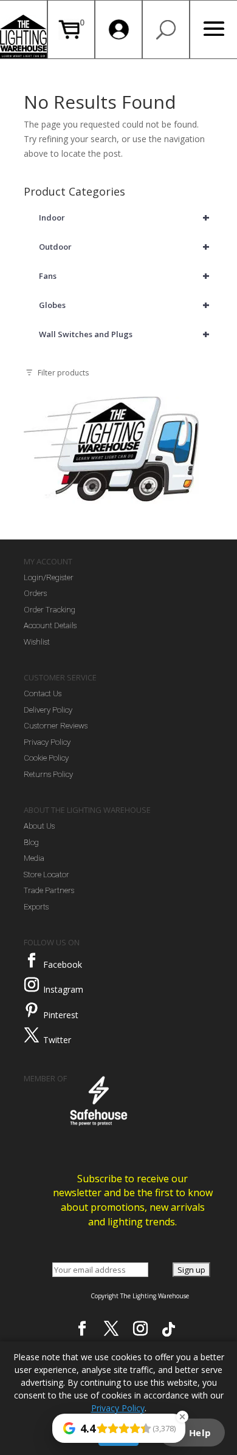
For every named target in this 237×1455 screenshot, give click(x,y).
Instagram (63, 989)
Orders (35, 593)
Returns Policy (48, 774)
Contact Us (42, 693)
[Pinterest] (31, 1010)
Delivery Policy (48, 709)
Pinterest (60, 1015)
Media (34, 858)
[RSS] (168, 1329)
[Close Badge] (182, 1417)
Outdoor (124, 246)
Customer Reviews (56, 725)
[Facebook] (31, 960)
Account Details (50, 625)
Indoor (124, 217)
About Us (39, 825)
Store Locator (46, 874)
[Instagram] (31, 984)
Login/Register (49, 577)
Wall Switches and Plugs (124, 334)
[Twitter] (31, 1035)
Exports (36, 906)
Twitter (57, 1040)
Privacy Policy (47, 742)
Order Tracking (49, 609)
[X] (111, 1328)
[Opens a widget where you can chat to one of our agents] (191, 1434)
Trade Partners (49, 890)
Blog (31, 842)
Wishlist (37, 641)
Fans (124, 275)
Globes (124, 304)
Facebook (62, 964)
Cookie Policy (46, 757)
